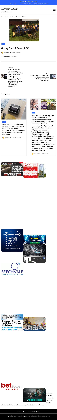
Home (3, 44)
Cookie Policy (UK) (34, 411)
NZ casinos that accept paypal (19, 405)
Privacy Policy (21, 411)
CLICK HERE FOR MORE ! (8, 56)
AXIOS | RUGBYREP (9, 9)
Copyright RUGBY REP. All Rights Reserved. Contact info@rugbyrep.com (28, 416)
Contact (17, 4)
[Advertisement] (12, 200)
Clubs (11, 4)
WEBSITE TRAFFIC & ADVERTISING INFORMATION (35, 4)
